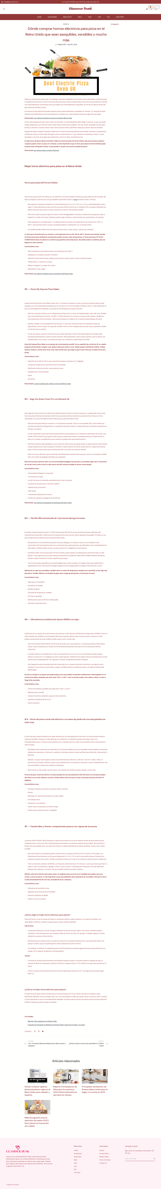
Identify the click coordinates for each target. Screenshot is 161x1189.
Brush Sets (67, 17)
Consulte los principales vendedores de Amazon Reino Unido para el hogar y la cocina (56, 1025)
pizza (75, 199)
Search (102, 1150)
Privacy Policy (104, 1153)
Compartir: (28, 1031)
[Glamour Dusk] (80, 9)
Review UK (66, 24)
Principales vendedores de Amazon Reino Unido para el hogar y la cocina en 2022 (94, 1089)
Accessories (52, 17)
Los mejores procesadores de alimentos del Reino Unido (53, 502)
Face (90, 17)
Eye (108, 17)
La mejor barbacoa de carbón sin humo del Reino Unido (52, 383)
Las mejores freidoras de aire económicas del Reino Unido (53, 273)
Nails (80, 17)
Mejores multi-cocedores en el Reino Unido (42, 1021)
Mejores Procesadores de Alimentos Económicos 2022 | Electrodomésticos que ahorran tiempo (65, 1090)
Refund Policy (104, 1157)
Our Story (120, 17)
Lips (99, 17)
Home (39, 17)
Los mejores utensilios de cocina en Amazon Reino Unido (53, 118)
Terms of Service (105, 1160)
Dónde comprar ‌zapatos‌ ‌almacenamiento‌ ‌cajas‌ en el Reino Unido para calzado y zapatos (37, 1090)
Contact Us (103, 1163)
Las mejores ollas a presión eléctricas (46, 150)
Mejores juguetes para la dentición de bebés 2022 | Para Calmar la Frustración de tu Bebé (37, 1121)
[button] (155, 9)
